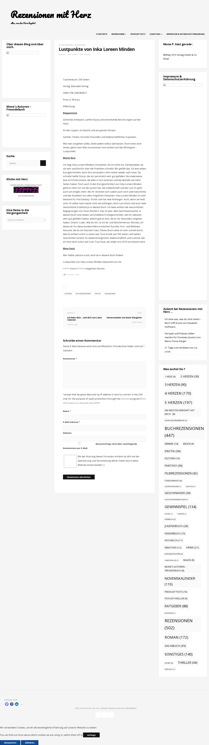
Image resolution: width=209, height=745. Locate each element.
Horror (181, 514)
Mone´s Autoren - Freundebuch (175, 568)
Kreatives (173, 547)
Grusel (169, 514)
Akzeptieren (10, 742)
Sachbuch (175, 646)
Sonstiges (155, 34)
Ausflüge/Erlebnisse (176, 420)
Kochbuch (174, 540)
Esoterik (172, 458)
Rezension (170, 613)
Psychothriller (176, 598)
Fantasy (173, 466)
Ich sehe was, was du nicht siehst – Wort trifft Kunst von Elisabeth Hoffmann (183, 323)
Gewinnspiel (180, 506)
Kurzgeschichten (174, 554)
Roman (176, 637)
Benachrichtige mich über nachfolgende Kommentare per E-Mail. (100, 446)
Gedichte (190, 486)
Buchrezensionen (66, 45)
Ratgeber (176, 606)
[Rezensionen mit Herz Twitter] (104, 714)
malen (188, 560)
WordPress (131, 708)
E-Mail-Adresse (71, 422)
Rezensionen (118, 34)
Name (67, 411)
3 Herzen (175, 384)
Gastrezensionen (173, 486)
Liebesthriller (171, 560)
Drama (171, 443)
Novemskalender (180, 581)
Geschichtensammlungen (176, 500)
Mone (63, 54)
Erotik (98, 294)
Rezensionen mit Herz (51, 14)
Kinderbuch (175, 533)
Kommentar (70, 358)
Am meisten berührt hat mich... (180, 412)
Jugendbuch (176, 526)
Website (67, 433)
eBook (188, 443)
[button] (7, 704)
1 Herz (170, 376)
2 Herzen (189, 376)
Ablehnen (29, 742)
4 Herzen (68, 294)
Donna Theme (108, 708)
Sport (169, 663)
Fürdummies (173, 480)
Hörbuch (170, 519)
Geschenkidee (177, 493)
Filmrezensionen (181, 473)
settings (91, 735)
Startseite (101, 34)
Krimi (192, 547)
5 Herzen (178, 402)
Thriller (187, 662)
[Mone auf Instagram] (110, 714)
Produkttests (138, 34)
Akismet (125, 398)
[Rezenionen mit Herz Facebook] (98, 714)
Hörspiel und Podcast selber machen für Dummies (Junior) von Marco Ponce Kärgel (183, 337)
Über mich (170, 669)
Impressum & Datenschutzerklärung (185, 34)
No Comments (85, 54)
